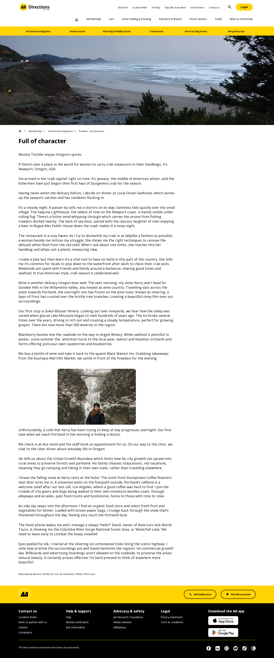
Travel (218, 19)
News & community (241, 19)
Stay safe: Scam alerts (175, 7)
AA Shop (156, 7)
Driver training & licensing (136, 19)
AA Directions (197, 7)
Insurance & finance (170, 19)
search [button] (229, 7)
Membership (93, 19)
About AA (123, 7)
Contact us (214, 7)
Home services (198, 19)
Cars (111, 19)
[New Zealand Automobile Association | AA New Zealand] (34, 7)
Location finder (139, 7)
